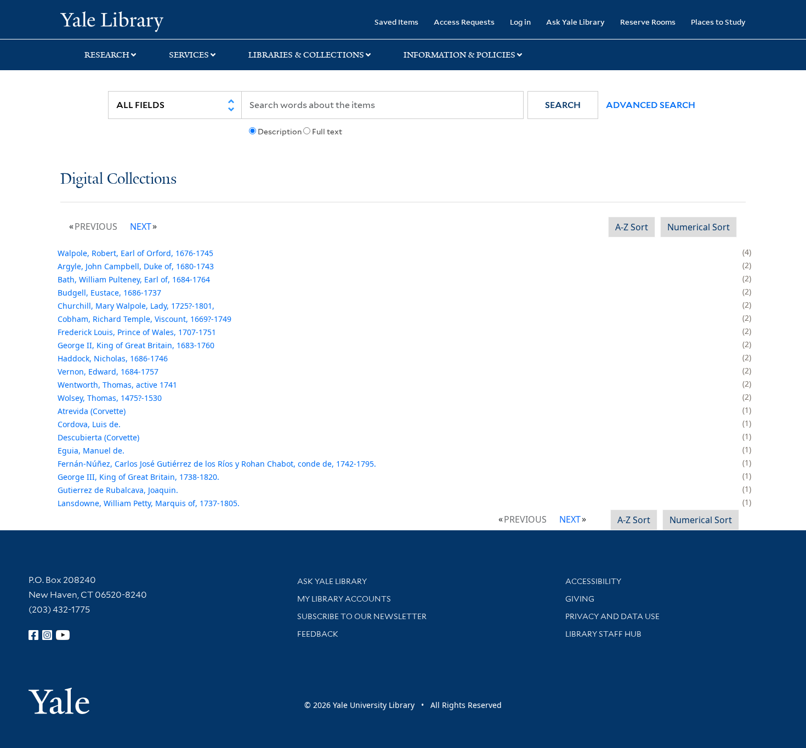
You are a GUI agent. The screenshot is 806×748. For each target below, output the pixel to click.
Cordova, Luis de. (89, 424)
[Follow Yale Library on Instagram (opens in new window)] (47, 635)
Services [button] (189, 54)
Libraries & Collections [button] (306, 54)
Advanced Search (650, 105)
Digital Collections (118, 179)
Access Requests (464, 21)
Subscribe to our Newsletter (362, 616)
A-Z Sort (631, 227)
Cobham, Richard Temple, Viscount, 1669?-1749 (144, 319)
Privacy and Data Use (612, 616)
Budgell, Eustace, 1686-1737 (109, 292)
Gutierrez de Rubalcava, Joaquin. (118, 490)
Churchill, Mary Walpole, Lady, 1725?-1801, (136, 306)
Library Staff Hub (603, 634)
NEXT (140, 226)
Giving (579, 598)
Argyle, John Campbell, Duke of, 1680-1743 (136, 266)
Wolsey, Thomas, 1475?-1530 (110, 398)
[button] (562, 105)
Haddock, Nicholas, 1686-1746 (113, 358)
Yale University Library (111, 21)
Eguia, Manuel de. (91, 450)
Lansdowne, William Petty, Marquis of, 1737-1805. (149, 503)
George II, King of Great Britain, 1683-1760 (136, 345)
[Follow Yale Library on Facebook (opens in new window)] (33, 635)
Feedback (317, 634)
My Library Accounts (344, 598)
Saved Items (396, 21)
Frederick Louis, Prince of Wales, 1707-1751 (137, 332)
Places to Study (718, 21)
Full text (327, 131)
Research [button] (106, 54)
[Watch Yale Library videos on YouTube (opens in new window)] (63, 635)
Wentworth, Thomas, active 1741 (117, 384)
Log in (520, 21)
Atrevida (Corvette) (92, 411)
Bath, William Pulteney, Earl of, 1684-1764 (134, 279)
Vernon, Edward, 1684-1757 (108, 371)
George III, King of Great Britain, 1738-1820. (138, 477)
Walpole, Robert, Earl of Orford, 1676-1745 (135, 253)
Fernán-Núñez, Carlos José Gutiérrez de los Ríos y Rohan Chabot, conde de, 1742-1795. (217, 463)
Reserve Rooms (648, 21)
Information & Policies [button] (459, 54)
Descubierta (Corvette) (98, 437)
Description (280, 131)
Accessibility (593, 581)
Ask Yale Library (575, 21)
